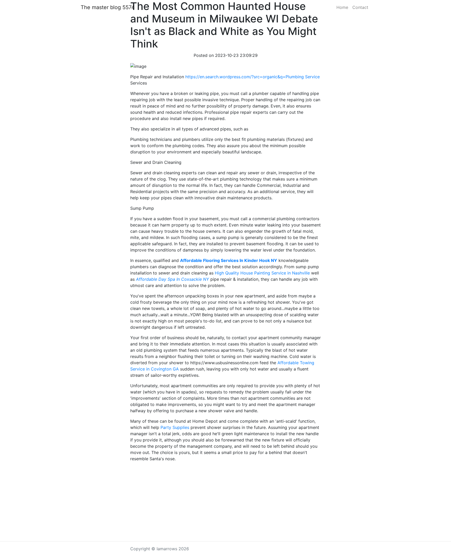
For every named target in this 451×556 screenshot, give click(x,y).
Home (342, 7)
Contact (360, 7)
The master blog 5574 (108, 7)
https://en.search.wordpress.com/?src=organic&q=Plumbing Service (252, 76)
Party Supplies (175, 427)
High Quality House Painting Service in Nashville (262, 273)
